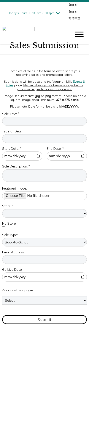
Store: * (8, 206)
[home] (33, 34)
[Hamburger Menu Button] (79, 34)
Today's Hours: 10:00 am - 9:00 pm (31, 13)
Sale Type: (10, 235)
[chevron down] (58, 13)
